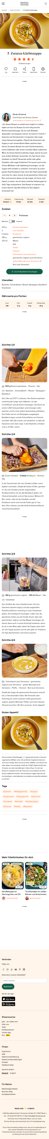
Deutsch (5, 1073)
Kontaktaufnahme (8, 1094)
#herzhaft (19, 801)
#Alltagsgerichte (20, 791)
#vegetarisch (8, 796)
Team (4, 1027)
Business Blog (7, 1091)
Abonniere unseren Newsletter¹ (14, 975)
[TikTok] (11, 969)
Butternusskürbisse (20, 227)
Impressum (6, 1051)
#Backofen (27, 806)
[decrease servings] (4, 215)
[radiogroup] (24, 59)
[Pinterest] (19, 969)
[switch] (12, 221)
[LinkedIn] (24, 969)
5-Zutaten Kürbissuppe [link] (30, 10)
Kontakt (5, 1062)
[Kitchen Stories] (24, 3)
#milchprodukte (31, 801)
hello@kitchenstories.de (36, 1116)
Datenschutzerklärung (10, 1057)
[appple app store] (24, 999)
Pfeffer (15, 247)
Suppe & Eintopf (15, 10)
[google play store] (24, 1004)
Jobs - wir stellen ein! (10, 1022)
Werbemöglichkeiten (10, 1089)
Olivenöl (16, 251)
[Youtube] (15, 969)
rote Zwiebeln (18, 230)
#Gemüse (7, 806)
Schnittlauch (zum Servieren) (24, 254)
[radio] (15, 59)
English (13, 1073)
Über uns (5, 1024)
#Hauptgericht (22, 796)
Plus (5, 1035)
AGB (3, 1054)
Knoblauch (17, 234)
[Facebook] (3, 969)
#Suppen (33, 791)
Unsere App (6, 1032)
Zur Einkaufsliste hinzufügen (25, 271)
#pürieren (7, 791)
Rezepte (4, 10)
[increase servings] (14, 215)
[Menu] (3, 3)
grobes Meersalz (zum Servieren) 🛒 (27, 261)
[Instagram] (7, 969)
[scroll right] (47, 874)
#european (7, 801)
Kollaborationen (8, 1030)
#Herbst (17, 806)
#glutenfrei (35, 796)
